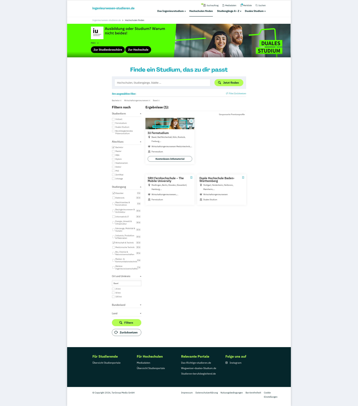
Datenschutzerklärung (207, 392)
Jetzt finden (231, 82)
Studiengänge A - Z (228, 11)
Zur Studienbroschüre (108, 49)
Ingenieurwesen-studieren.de (106, 20)
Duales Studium (254, 11)
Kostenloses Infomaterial (170, 158)
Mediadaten (143, 362)
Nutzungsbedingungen (232, 392)
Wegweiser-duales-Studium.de (198, 368)
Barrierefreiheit (253, 392)
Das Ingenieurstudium (170, 11)
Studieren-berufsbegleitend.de (198, 373)
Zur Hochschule (138, 49)
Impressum (187, 392)
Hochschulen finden (201, 11)
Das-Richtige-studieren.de (196, 362)
